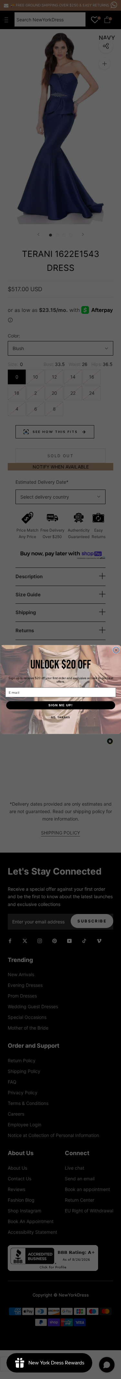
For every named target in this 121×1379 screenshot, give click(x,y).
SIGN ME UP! (60, 705)
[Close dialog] (116, 650)
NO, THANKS (60, 717)
